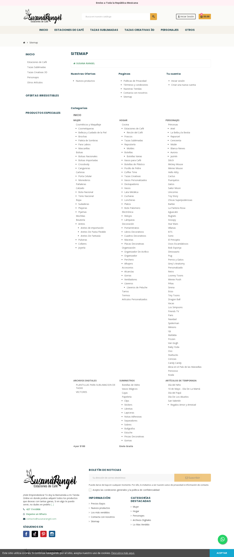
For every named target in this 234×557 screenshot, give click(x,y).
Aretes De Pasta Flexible (93, 231)
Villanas (172, 227)
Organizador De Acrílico (136, 251)
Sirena (171, 287)
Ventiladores (130, 279)
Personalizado (175, 267)
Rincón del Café (135, 132)
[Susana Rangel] (43, 16)
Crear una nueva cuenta (183, 84)
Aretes (81, 223)
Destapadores (131, 184)
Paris (170, 315)
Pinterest (43, 534)
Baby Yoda (173, 347)
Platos (127, 203)
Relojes (128, 215)
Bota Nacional (85, 192)
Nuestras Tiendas (133, 88)
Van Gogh (173, 343)
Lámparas (129, 219)
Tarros (125, 291)
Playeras (82, 207)
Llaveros (128, 283)
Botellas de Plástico (134, 164)
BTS (170, 231)
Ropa (78, 200)
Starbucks (173, 354)
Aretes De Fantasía (90, 235)
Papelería (126, 396)
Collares (82, 243)
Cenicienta (175, 140)
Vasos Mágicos (130, 388)
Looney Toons (175, 275)
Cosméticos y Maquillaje (88, 124)
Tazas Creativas (132, 176)
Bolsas (79, 152)
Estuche (128, 432)
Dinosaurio (173, 251)
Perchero (129, 259)
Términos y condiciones (136, 84)
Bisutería (80, 219)
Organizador (130, 255)
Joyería (81, 247)
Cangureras (84, 168)
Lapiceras (129, 412)
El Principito (174, 239)
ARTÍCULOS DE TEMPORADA (181, 380)
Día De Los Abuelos (178, 396)
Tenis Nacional (86, 196)
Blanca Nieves (177, 148)
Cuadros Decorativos (135, 235)
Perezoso (173, 370)
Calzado (80, 188)
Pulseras (82, 239)
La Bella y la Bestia (180, 132)
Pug (170, 255)
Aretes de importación (92, 227)
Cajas (125, 392)
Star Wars (173, 223)
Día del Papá (174, 392)
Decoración (128, 223)
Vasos (127, 188)
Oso (170, 350)
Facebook (26, 534)
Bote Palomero (132, 207)
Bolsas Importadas (88, 160)
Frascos (128, 136)
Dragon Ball (174, 299)
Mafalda (172, 335)
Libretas (128, 408)
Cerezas (172, 358)
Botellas (128, 152)
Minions (172, 327)
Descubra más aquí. (123, 553)
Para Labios (84, 144)
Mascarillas (84, 148)
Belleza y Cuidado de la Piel (92, 132)
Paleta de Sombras (88, 140)
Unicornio (173, 192)
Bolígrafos (129, 428)
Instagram (52, 534)
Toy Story (173, 196)
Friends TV (173, 311)
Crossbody (83, 164)
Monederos (84, 180)
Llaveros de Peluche (137, 287)
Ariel (172, 128)
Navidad (172, 319)
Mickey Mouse (175, 164)
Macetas (128, 239)
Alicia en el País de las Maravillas (185, 366)
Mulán (173, 144)
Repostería (129, 144)
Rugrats (172, 215)
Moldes (130, 148)
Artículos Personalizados (134, 299)
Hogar (136, 511)
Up (169, 331)
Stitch (171, 160)
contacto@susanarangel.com (41, 518)
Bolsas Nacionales (87, 156)
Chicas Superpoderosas (180, 200)
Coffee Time (130, 172)
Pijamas (82, 211)
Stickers (128, 404)
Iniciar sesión (178, 80)
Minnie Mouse (175, 168)
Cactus (171, 176)
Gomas (128, 440)
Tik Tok (35, 534)
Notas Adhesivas (133, 416)
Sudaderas (83, 203)
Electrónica (127, 211)
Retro (171, 271)
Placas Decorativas (134, 243)
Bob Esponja (174, 247)
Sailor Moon (174, 188)
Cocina (125, 124)
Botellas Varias (134, 156)
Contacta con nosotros (135, 92)
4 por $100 (79, 446)
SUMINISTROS (127, 380)
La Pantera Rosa (176, 207)
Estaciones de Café (134, 128)
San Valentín (174, 400)
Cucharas (129, 196)
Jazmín (173, 156)
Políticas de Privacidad (135, 80)
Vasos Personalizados (135, 180)
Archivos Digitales (142, 520)
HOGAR (123, 120)
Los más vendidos (100, 512)
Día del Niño (174, 384)
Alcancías (129, 271)
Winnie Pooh (174, 279)
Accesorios (127, 267)
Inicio (77, 115)
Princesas (173, 124)
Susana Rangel (85, 63)
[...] (52, 504)
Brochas (82, 136)
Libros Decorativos (134, 231)
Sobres (127, 424)
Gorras (127, 275)
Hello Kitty (173, 172)
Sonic (171, 235)
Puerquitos (173, 180)
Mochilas (80, 215)
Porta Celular (85, 176)
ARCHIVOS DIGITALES (85, 380)
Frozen (171, 339)
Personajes (138, 515)
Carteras (80, 172)
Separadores (130, 420)
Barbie (171, 203)
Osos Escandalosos (178, 243)
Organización (128, 247)
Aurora (173, 152)
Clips (126, 400)
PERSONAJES (172, 120)
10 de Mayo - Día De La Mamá (184, 388)
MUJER (77, 120)
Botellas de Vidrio (131, 384)
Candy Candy (174, 362)
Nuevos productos (85, 80)
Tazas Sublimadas (133, 140)
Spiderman (173, 323)
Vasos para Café (132, 160)
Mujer (136, 506)
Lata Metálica (131, 192)
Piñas (171, 283)
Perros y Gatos (176, 259)
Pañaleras (81, 184)
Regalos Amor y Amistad (183, 404)
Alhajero (128, 263)
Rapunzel (175, 136)
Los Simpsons (175, 307)
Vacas (171, 303)
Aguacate (173, 211)
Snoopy (172, 219)
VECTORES (81, 391)
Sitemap (128, 96)
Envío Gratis (126, 446)
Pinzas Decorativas (134, 436)
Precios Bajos (98, 503)
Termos (126, 295)
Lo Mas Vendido (141, 524)
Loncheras (129, 200)
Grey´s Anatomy (176, 263)
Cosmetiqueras (86, 128)
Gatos (171, 184)
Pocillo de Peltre (132, 168)
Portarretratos (131, 227)
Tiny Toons (174, 295)
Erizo (170, 291)
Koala (171, 374)
